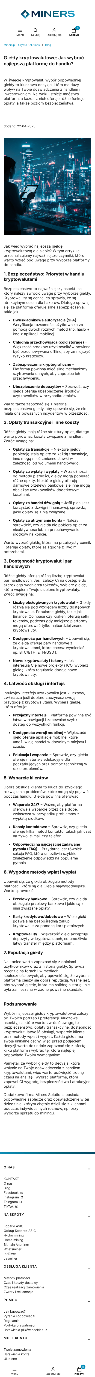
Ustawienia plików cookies (24, 1330)
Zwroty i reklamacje (18, 1292)
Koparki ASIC (13, 1226)
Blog (48, 45)
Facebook (12, 1192)
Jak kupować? (15, 1311)
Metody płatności (17, 1278)
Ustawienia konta (17, 1354)
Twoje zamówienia (17, 1349)
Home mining (13, 1240)
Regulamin (11, 1321)
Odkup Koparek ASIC (20, 1231)
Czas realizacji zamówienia (24, 1287)
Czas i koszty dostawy (21, 1282)
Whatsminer (12, 1249)
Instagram (12, 1197)
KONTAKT (11, 1179)
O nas (8, 1183)
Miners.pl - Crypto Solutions (22, 45)
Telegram (11, 1202)
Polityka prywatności (19, 1325)
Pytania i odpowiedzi (19, 1316)
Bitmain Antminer (16, 1244)
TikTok (9, 1206)
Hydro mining (14, 1235)
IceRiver (10, 1254)
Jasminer (10, 1258)
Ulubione (10, 1359)
